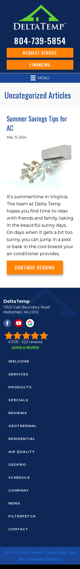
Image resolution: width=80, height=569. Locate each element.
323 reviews (32, 342)
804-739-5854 (40, 40)
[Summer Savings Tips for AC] (40, 166)
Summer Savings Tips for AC (37, 123)
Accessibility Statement (45, 559)
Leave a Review (25, 347)
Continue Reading (39, 267)
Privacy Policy (56, 552)
